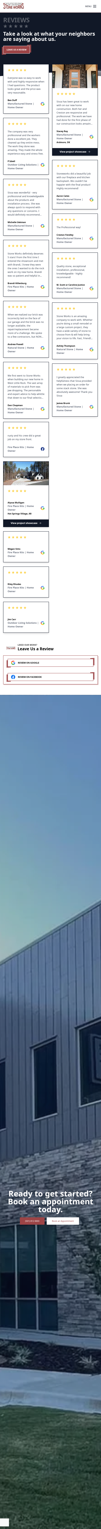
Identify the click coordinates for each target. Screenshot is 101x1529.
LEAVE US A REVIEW (16, 49)
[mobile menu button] (95, 6)
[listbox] (26, 241)
